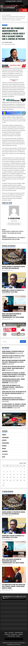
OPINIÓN (4, 448)
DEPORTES (4, 440)
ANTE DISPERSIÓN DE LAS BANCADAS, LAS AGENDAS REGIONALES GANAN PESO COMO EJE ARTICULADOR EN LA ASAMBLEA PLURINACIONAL (14, 374)
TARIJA (3, 457)
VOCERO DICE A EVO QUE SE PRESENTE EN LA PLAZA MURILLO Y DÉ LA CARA (13, 291)
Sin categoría (5, 454)
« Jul (3, 485)
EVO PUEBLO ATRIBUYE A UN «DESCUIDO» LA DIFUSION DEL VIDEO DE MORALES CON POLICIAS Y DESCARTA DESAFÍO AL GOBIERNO (14, 405)
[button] (2, 10)
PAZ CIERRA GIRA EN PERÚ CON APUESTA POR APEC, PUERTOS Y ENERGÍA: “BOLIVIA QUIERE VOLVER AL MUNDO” (13, 368)
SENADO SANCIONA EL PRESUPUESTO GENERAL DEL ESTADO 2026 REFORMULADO (13, 267)
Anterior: (12, 231)
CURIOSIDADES (5, 437)
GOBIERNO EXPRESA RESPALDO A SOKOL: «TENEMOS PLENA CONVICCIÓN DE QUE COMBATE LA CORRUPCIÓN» (13, 380)
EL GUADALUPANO (7, 42)
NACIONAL (4, 25)
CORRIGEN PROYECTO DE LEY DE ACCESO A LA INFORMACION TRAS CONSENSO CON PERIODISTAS (13, 398)
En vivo (24, 10)
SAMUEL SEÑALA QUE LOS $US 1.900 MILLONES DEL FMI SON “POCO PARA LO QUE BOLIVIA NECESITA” (14, 392)
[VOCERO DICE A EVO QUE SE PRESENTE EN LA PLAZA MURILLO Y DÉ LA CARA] (14, 280)
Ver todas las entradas (14, 224)
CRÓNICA (4, 435)
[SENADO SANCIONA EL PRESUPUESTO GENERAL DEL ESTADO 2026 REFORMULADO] (14, 257)
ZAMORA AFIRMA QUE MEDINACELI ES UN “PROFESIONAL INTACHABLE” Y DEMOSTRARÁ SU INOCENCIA (12, 387)
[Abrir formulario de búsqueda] (16, 10)
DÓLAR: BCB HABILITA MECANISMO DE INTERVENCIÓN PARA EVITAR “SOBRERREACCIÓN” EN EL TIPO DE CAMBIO (13, 315)
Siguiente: (13, 237)
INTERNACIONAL (5, 443)
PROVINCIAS (5, 451)
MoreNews (10, 644)
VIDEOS (18, 636)
